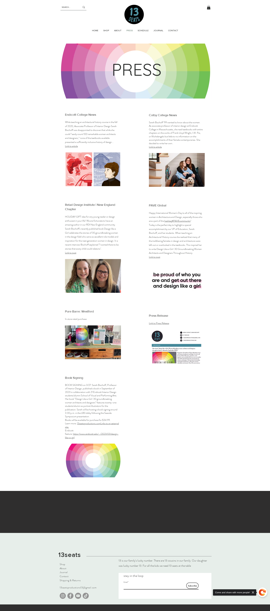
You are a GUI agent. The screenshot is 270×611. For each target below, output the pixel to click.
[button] (208, 7)
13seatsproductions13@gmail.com (78, 587)
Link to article (155, 147)
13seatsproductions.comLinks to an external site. (92, 425)
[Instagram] (63, 596)
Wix (165, 609)
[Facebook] (70, 596)
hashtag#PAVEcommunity (177, 221)
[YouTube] (78, 596)
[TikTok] (86, 596)
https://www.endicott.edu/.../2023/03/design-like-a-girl (91, 435)
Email (126, 582)
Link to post (70, 253)
